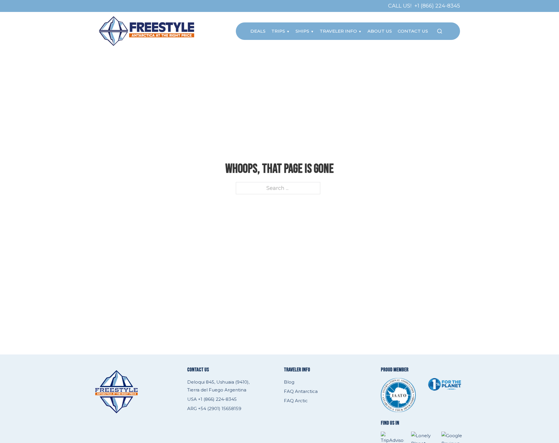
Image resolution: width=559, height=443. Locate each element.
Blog (289, 382)
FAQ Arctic (296, 400)
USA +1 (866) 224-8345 (212, 399)
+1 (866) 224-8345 (437, 6)
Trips (278, 31)
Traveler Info (338, 31)
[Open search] (439, 31)
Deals (258, 31)
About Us (379, 31)
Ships (302, 31)
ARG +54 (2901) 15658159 (214, 408)
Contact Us (413, 31)
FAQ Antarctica (301, 391)
